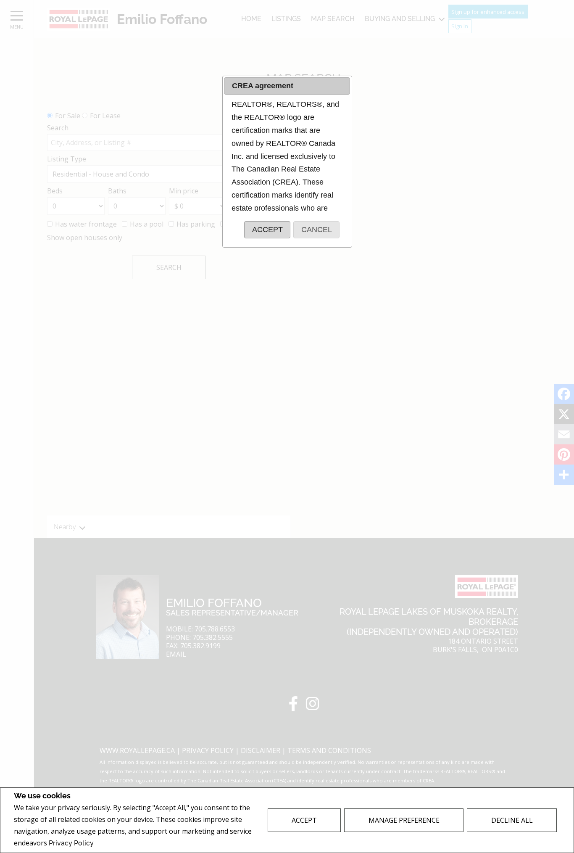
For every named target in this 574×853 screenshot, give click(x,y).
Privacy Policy (71, 843)
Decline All (512, 820)
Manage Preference (404, 820)
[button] (267, 229)
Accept (304, 820)
